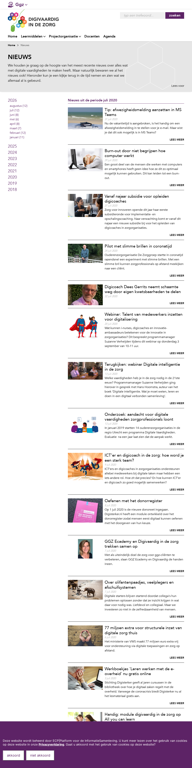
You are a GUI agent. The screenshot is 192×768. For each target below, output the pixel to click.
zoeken (174, 15)
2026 (12, 100)
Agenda (109, 36)
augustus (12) (18, 106)
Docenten (92, 36)
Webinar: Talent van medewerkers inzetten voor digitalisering (143, 317)
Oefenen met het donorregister (133, 501)
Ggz (19, 4)
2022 (12, 165)
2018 (12, 189)
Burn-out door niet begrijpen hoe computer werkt (135, 153)
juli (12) (14, 110)
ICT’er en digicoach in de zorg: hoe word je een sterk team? (144, 457)
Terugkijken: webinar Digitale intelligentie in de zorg (142, 367)
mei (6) (14, 119)
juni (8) (14, 115)
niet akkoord (40, 755)
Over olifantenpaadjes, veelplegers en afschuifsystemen (139, 585)
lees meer (177, 139)
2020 (12, 177)
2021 (12, 171)
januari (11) (17, 137)
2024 (12, 152)
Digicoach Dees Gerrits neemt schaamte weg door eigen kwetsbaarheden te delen (143, 289)
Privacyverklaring (51, 744)
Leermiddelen (31, 36)
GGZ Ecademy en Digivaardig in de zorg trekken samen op (141, 544)
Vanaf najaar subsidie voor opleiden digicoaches (137, 199)
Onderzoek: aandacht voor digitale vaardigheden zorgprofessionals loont (139, 417)
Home (12, 36)
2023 (12, 159)
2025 (12, 146)
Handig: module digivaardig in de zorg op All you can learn (143, 717)
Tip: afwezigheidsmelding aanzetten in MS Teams (143, 112)
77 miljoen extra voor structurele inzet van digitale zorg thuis (143, 630)
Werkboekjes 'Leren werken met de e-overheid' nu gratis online (139, 671)
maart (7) (15, 128)
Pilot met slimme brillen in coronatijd (138, 246)
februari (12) (18, 133)
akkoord (13, 755)
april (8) (15, 124)
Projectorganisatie (63, 36)
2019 (12, 183)
